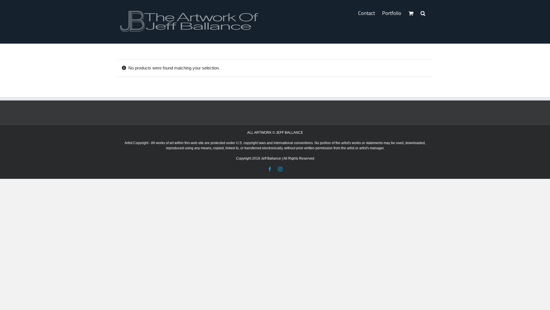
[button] (423, 13)
